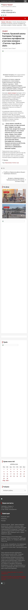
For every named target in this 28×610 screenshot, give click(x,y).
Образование (8, 162)
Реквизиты (4, 518)
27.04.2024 (4, 48)
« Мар (3, 480)
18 (14, 474)
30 (7, 478)
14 (24, 471)
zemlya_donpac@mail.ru (8, 12)
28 (24, 476)
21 (24, 474)
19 (17, 474)
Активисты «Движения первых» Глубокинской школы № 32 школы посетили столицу (15, 180)
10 (10, 471)
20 (20, 474)
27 (20, 476)
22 (4, 476)
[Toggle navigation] (3, 18)
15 (4, 474)
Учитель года (15, 162)
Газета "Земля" (12, 48)
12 (17, 471)
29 (4, 478)
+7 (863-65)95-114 (6, 10)
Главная (3, 22)
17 (10, 474)
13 (20, 471)
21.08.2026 (6, 200)
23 (7, 476)
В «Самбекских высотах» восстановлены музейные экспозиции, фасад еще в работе (12, 212)
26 (17, 476)
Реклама (3, 520)
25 (14, 476)
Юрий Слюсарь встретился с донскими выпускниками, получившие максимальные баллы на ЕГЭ (13, 196)
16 (7, 474)
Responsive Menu (25, 1)
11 (14, 471)
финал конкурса (12, 93)
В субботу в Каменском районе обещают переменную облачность (14, 172)
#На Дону (8, 22)
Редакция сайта (5, 516)
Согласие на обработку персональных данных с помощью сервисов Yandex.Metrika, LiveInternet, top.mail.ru (13, 578)
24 (10, 476)
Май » (7, 480)
